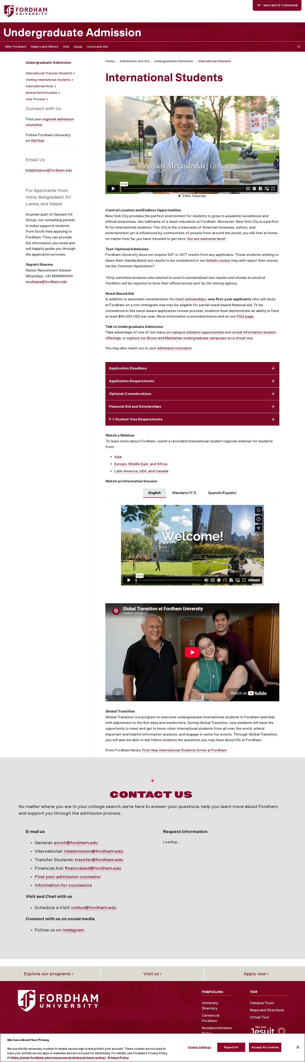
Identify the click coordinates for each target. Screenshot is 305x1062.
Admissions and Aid (134, 61)
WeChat (37, 140)
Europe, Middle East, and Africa (140, 464)
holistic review (218, 260)
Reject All (231, 1047)
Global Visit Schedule (41, 93)
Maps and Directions (267, 1010)
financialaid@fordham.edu (93, 868)
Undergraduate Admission (72, 32)
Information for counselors (63, 885)
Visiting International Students (48, 80)
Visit (66, 47)
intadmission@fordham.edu (49, 170)
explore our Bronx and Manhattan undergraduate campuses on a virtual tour (190, 338)
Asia (117, 457)
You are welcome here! (206, 239)
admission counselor (174, 348)
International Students (214, 61)
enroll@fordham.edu (76, 842)
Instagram (73, 930)
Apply (78, 47)
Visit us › (152, 973)
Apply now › (256, 973)
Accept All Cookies (265, 1047)
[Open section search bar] (298, 46)
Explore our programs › (48, 973)
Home (110, 61)
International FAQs (39, 86)
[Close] (298, 1047)
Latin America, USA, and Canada (141, 471)
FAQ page (245, 316)
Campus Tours (262, 1003)
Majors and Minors (44, 47)
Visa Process (35, 99)
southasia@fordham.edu (46, 282)
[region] (152, 1047)
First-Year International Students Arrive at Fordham (184, 750)
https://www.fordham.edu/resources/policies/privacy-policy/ (58, 1057)
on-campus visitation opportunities (195, 332)
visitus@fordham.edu (94, 907)
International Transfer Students (49, 73)
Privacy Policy (118, 1057)
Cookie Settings (199, 1047)
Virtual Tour (259, 1017)
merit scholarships (190, 299)
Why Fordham (15, 47)
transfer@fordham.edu (99, 859)
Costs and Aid (97, 47)
